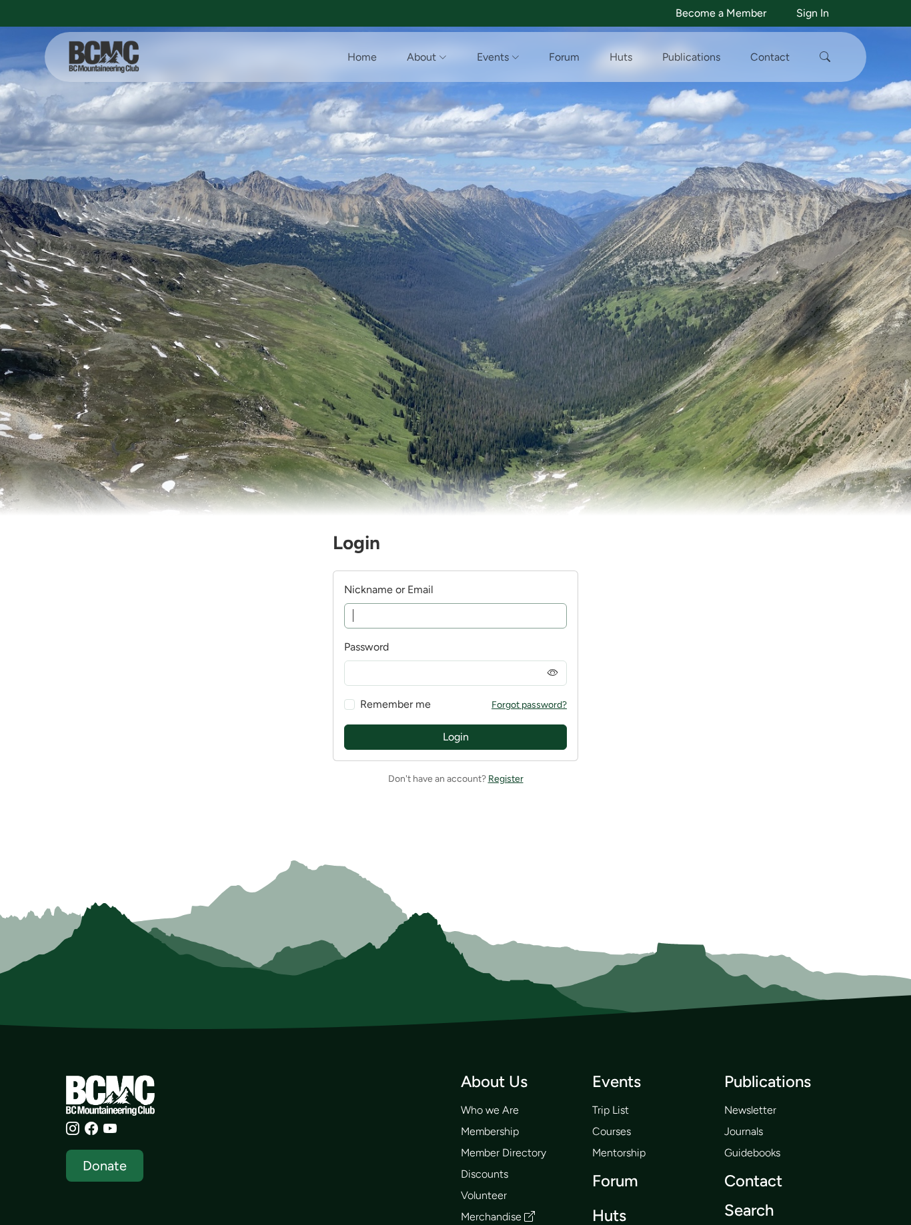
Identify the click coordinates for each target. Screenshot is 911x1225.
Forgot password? (529, 704)
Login (456, 736)
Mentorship (619, 1152)
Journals (743, 1131)
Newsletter (750, 1110)
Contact (770, 57)
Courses (611, 1131)
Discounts (484, 1174)
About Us (494, 1081)
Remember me (395, 704)
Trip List (610, 1110)
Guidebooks (752, 1152)
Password (366, 646)
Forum (564, 57)
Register (506, 778)
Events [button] (494, 57)
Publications (691, 57)
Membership (490, 1131)
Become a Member (721, 13)
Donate (105, 1166)
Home (362, 57)
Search (749, 1210)
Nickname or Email (388, 589)
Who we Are (490, 1110)
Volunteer (484, 1195)
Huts (621, 57)
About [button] (423, 57)
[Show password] (553, 673)
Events (616, 1081)
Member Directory (503, 1152)
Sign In (812, 13)
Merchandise (492, 1216)
